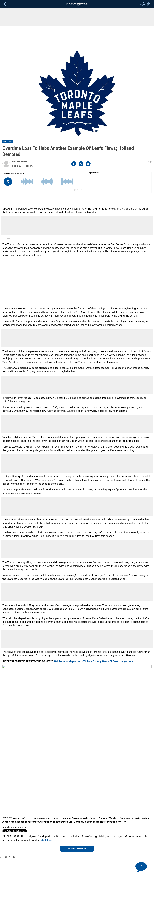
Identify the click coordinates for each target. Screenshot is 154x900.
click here (46, 839)
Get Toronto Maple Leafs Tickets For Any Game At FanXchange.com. (94, 661)
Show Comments (77, 848)
